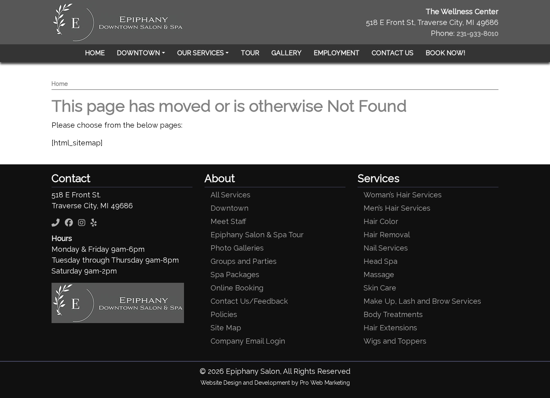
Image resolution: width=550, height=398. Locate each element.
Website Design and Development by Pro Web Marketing (275, 382)
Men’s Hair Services (397, 208)
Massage (379, 274)
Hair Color (381, 221)
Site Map (226, 327)
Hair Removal (387, 234)
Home (60, 84)
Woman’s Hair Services (403, 195)
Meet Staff (228, 221)
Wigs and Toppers (395, 341)
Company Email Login (248, 341)
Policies (224, 314)
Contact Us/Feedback (249, 301)
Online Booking (237, 288)
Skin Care (380, 288)
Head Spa (380, 261)
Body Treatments (393, 314)
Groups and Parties (244, 261)
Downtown (229, 208)
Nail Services (386, 248)
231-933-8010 (477, 33)
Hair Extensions (390, 327)
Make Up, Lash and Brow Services (422, 301)
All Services (230, 195)
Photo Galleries (237, 248)
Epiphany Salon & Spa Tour (257, 234)
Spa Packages (235, 274)
